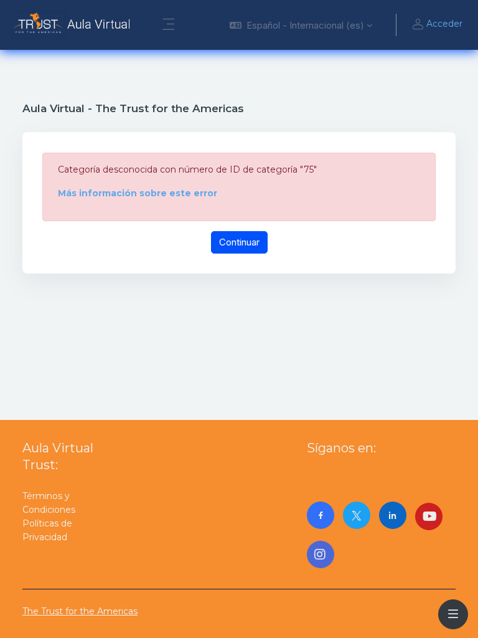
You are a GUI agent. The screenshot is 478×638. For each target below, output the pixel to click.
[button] (301, 25)
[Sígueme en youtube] (429, 516)
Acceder (444, 23)
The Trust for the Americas (80, 611)
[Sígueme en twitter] (356, 515)
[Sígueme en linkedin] (392, 515)
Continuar (239, 242)
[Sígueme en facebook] (320, 515)
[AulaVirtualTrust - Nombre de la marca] (73, 25)
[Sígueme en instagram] (320, 554)
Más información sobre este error (137, 193)
